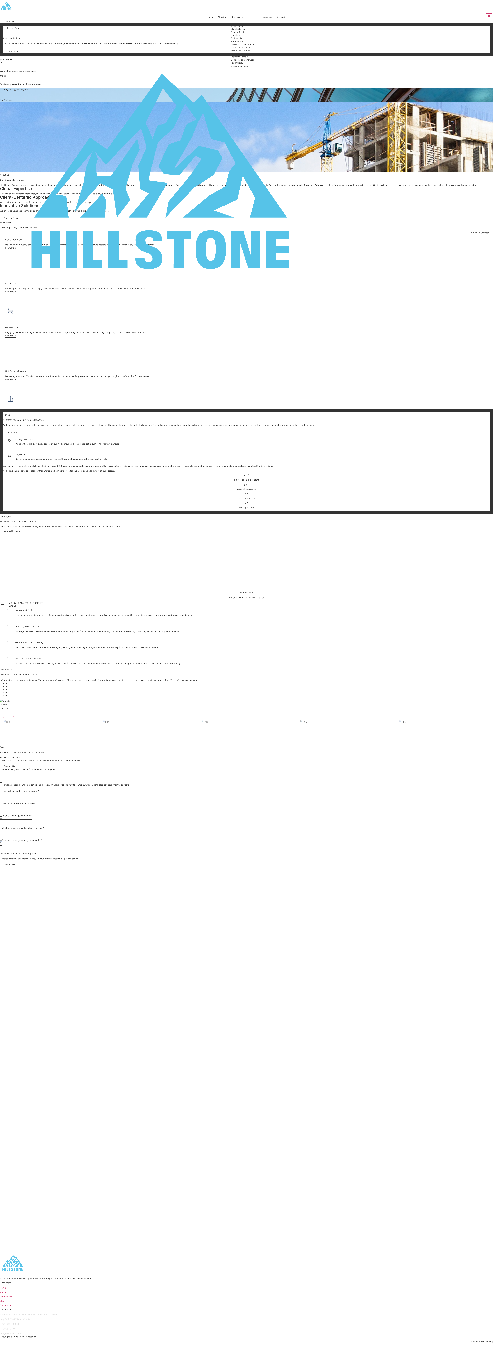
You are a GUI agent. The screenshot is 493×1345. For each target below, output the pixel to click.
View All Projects (12, 531)
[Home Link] (160, 336)
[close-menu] (3, 340)
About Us (222, 17)
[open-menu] (489, 16)
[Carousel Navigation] (246, 717)
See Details (9, 545)
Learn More (10, 379)
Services (236, 17)
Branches (267, 17)
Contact (281, 17)
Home (210, 17)
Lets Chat (13, 606)
